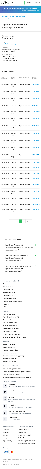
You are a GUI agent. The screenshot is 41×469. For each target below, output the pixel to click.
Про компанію (8, 287)
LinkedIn (6, 432)
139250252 (36, 126)
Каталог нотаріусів (9, 361)
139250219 (36, 106)
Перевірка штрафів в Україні (12, 369)
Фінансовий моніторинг (11, 320)
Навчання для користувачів (12, 301)
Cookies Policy (22, 438)
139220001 (36, 184)
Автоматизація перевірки (11, 328)
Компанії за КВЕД (9, 347)
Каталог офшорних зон (10, 353)
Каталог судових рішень (17, 16)
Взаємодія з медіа (9, 292)
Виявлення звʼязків (9, 331)
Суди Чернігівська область (10, 19)
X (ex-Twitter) (7, 441)
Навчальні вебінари (10, 298)
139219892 (36, 204)
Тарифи (5, 284)
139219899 (36, 191)
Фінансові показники (10, 325)
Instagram (6, 438)
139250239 (36, 91)
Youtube (5, 435)
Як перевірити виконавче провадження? (17, 371)
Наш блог (6, 304)
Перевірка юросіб (9, 314)
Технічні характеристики (26, 441)
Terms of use (22, 432)
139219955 (36, 111)
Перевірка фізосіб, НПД (11, 317)
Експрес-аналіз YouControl (12, 334)
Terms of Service (23, 429)
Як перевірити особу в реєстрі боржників (17, 377)
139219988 (36, 198)
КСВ (4, 307)
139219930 (36, 84)
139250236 (36, 140)
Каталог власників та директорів (14, 356)
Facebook (6, 429)
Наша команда (8, 289)
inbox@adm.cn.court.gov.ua (10, 44)
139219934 (36, 173)
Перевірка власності (10, 323)
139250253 (36, 98)
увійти (29, 2)
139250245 (36, 147)
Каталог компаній (9, 344)
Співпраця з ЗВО (8, 295)
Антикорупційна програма (27, 443)
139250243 (36, 133)
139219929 (36, 209)
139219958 (36, 118)
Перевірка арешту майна (11, 374)
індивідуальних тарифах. (30, 10)
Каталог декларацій (10, 358)
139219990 (36, 167)
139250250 (36, 155)
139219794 (36, 162)
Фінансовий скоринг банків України (15, 337)
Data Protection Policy (25, 435)
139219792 (36, 178)
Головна (4, 16)
